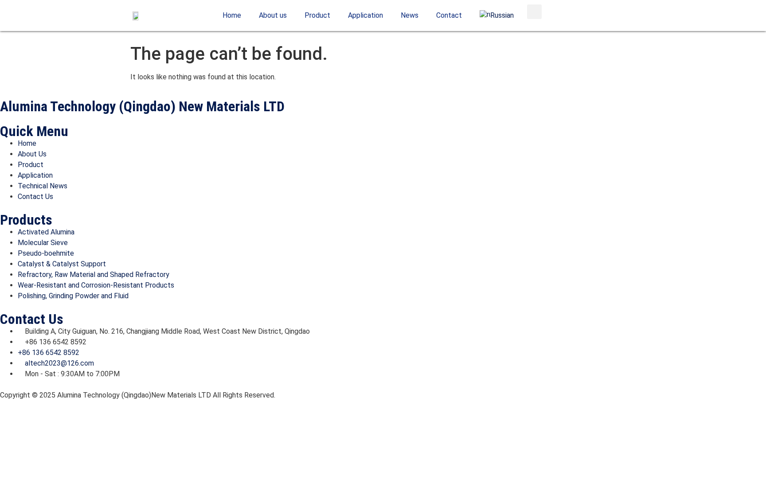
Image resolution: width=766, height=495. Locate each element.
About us (273, 15)
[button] (534, 11)
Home (232, 15)
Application (365, 15)
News (409, 15)
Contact (449, 15)
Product (317, 15)
